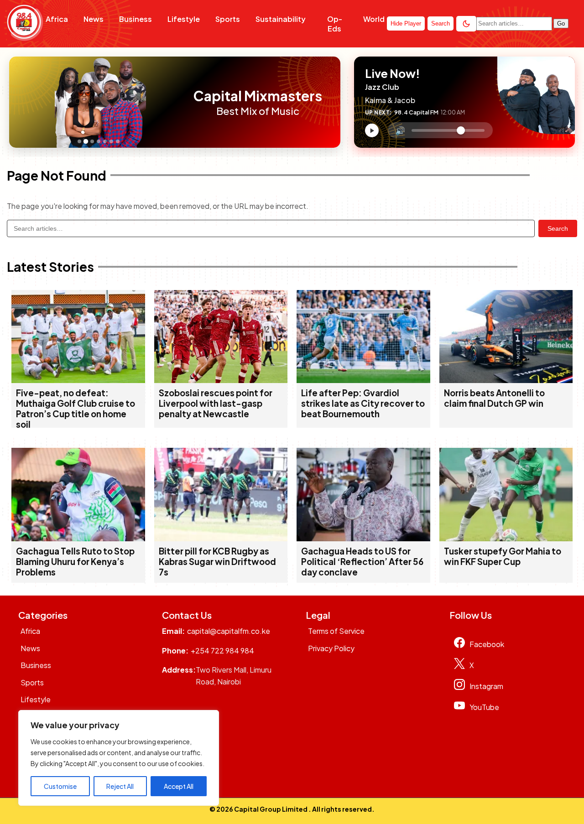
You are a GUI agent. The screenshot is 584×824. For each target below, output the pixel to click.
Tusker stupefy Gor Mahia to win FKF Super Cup (502, 556)
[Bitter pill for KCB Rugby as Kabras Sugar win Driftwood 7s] (221, 538)
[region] (118, 758)
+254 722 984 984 (222, 650)
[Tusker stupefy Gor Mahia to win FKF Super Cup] (506, 538)
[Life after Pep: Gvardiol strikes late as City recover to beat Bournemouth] (363, 380)
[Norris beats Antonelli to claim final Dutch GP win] (506, 380)
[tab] (79, 141)
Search (558, 228)
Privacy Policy (331, 648)
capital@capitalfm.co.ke (228, 631)
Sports (227, 19)
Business (135, 19)
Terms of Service (336, 631)
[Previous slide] (19, 102)
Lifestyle (183, 19)
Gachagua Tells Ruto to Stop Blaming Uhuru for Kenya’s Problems (75, 561)
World (374, 19)
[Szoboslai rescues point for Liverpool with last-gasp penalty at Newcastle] (221, 380)
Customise (60, 786)
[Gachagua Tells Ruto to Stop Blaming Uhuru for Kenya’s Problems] (78, 538)
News (93, 19)
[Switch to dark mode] (466, 23)
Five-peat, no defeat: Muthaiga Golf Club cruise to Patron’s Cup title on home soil (75, 409)
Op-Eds (334, 23)
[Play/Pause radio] (372, 130)
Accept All (178, 786)
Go (561, 23)
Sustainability (281, 19)
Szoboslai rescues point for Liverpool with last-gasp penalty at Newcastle (215, 403)
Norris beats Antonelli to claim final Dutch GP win (494, 398)
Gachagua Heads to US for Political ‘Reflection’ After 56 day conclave (362, 561)
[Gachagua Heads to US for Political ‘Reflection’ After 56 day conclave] (363, 538)
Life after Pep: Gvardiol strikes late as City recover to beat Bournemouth (363, 403)
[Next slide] (181, 102)
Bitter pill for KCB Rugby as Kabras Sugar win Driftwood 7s (217, 561)
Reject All (120, 786)
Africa (57, 19)
